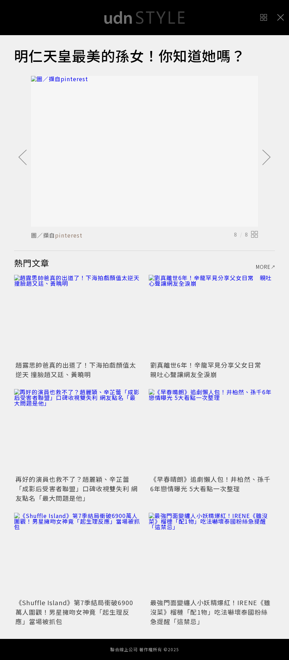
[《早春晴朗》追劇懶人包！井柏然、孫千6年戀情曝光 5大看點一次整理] (212, 431)
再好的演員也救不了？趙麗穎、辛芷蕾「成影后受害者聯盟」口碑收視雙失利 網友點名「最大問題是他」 (77, 488)
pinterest (68, 235)
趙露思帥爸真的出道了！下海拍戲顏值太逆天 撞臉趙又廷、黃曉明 (76, 369)
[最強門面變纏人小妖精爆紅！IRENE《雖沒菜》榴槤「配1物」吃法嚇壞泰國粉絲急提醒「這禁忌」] (212, 555)
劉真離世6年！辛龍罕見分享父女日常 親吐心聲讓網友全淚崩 (209, 369)
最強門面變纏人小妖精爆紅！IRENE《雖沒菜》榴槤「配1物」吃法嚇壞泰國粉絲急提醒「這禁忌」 (210, 612)
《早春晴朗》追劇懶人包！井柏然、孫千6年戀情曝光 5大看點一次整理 (210, 483)
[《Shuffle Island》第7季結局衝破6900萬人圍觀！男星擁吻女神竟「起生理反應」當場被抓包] (77, 555)
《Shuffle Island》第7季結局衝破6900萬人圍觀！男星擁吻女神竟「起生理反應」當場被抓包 (74, 612)
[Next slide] (266, 157)
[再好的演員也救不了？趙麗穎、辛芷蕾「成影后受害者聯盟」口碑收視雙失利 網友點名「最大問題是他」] (77, 431)
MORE (263, 266)
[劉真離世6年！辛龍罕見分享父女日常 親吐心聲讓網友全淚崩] (212, 317)
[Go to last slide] (22, 157)
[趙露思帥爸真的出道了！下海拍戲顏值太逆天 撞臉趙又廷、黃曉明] (77, 317)
